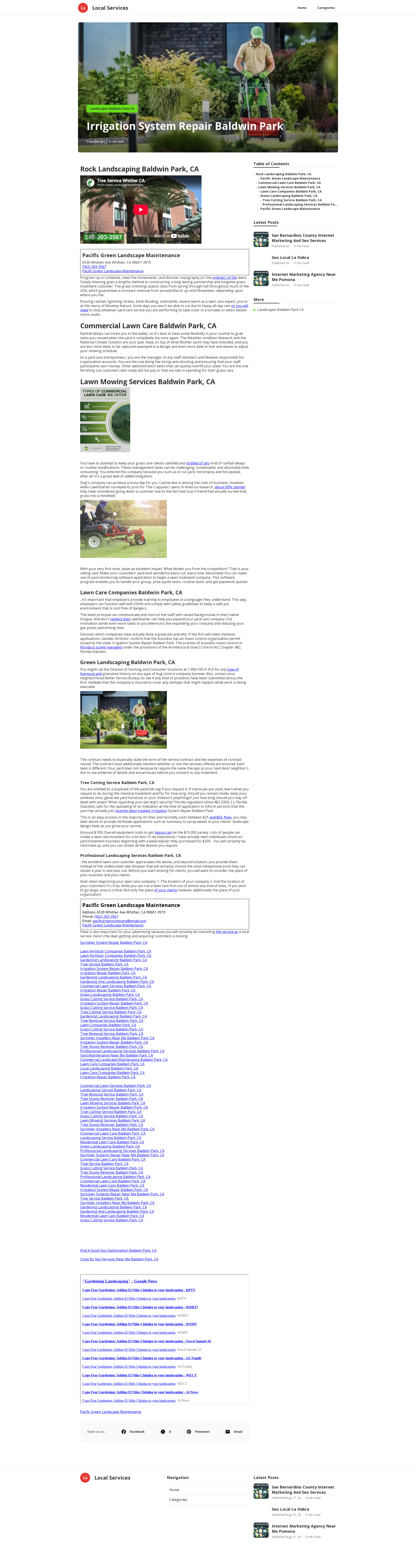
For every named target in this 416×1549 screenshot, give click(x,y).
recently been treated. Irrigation (141, 810)
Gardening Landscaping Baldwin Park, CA (113, 960)
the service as (227, 931)
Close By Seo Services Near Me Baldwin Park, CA (119, 1259)
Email (238, 1432)
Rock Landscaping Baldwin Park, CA (283, 174)
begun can (163, 832)
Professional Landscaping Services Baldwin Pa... (300, 204)
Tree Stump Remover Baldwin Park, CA (111, 1046)
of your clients (165, 890)
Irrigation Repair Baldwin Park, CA (107, 973)
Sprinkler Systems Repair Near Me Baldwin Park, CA (122, 1155)
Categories (326, 8)
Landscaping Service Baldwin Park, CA (110, 1090)
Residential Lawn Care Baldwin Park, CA (112, 1142)
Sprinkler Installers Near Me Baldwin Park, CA (117, 1038)
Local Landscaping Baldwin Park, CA (109, 1068)
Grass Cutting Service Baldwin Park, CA (111, 999)
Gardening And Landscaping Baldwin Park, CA (117, 981)
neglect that (120, 619)
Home (302, 8)
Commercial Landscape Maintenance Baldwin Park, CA (124, 1059)
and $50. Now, (221, 817)
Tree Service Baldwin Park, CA (104, 964)
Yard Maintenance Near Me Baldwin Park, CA (116, 1055)
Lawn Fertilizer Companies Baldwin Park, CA (115, 951)
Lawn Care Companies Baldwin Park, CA (112, 1064)
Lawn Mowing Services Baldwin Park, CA (112, 1103)
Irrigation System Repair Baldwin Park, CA (114, 968)
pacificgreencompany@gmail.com (119, 920)
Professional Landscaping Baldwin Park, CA (115, 1176)
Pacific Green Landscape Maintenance (112, 271)
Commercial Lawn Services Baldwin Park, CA (115, 986)
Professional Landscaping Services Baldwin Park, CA (122, 1051)
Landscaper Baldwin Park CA (112, 108)
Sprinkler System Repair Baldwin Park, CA (113, 942)
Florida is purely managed (101, 647)
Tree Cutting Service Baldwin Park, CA (110, 1012)
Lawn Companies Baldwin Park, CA (108, 1025)
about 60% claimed (230, 487)
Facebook (137, 1432)
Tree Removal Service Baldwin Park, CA (111, 1020)
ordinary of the (224, 277)
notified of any (198, 463)
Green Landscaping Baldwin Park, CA (110, 994)
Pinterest (202, 1432)
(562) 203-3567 (94, 266)
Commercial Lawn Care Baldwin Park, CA (112, 1133)
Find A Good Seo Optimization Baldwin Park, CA (118, 1250)
